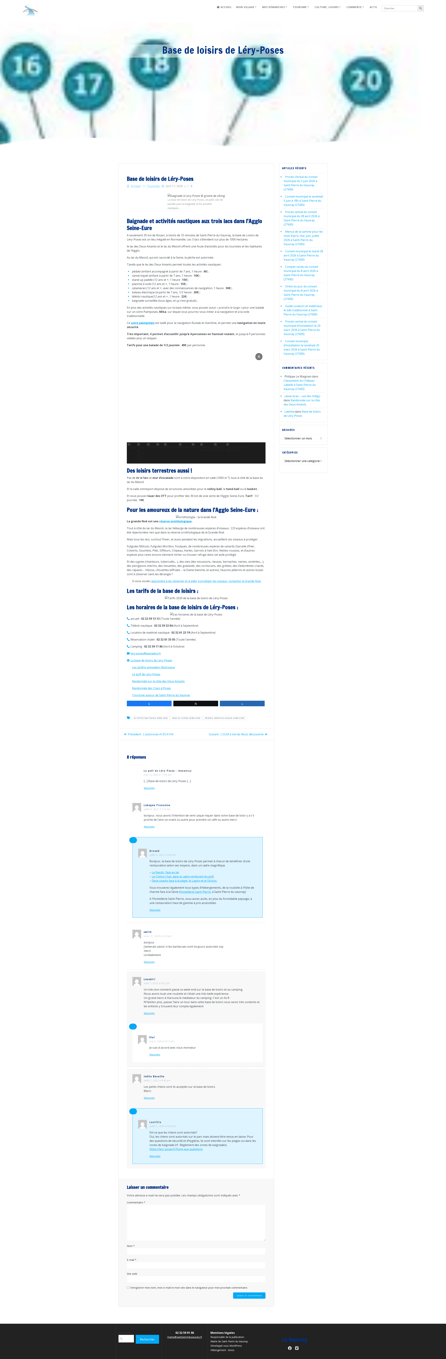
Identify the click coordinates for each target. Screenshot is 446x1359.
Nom (131, 1246)
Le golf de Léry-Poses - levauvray (168, 771)
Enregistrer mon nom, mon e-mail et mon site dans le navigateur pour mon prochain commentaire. (189, 1287)
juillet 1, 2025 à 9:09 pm (162, 1126)
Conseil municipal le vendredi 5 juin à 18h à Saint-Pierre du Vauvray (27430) (303, 201)
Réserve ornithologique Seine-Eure (225, 718)
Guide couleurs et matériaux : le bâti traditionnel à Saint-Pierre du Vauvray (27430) (303, 310)
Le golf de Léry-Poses (146, 674)
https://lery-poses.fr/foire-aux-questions (176, 1149)
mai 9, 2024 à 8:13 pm (161, 1041)
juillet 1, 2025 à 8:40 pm (157, 1080)
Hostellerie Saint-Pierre (195, 892)
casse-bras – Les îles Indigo (302, 396)
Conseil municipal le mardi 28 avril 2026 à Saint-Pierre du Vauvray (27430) (303, 255)
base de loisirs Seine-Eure (186, 718)
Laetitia (155, 1122)
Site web (132, 1273)
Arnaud (135, 186)
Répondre (149, 788)
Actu (373, 7)
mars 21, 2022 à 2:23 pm (158, 936)
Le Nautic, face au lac (165, 872)
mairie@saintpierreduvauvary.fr (184, 1337)
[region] (196, 407)
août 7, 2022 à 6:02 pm (157, 983)
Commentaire (136, 1202)
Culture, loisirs (327, 7)
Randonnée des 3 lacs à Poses (151, 688)
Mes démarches (273, 7)
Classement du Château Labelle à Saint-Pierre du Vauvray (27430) (300, 385)
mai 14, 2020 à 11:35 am (158, 774)
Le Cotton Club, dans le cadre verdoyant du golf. (183, 876)
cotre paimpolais (143, 323)
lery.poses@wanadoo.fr (145, 653)
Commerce (354, 7)
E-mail (131, 1259)
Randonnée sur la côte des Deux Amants (158, 681)
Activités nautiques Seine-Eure (151, 718)
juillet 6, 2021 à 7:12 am (157, 809)
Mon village (245, 7)
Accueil (226, 7)
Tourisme (300, 7)
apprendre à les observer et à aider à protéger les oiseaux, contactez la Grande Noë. (206, 581)
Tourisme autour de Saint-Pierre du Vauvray (161, 695)
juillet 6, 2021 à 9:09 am (162, 855)
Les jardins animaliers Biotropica (153, 667)
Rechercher (125, 1332)
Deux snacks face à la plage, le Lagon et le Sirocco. (184, 881)
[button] (258, 356)
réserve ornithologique (175, 521)
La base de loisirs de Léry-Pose (150, 660)
